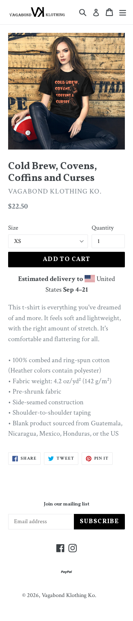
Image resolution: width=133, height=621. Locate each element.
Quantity (103, 228)
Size (13, 228)
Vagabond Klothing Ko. (69, 595)
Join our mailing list (66, 505)
